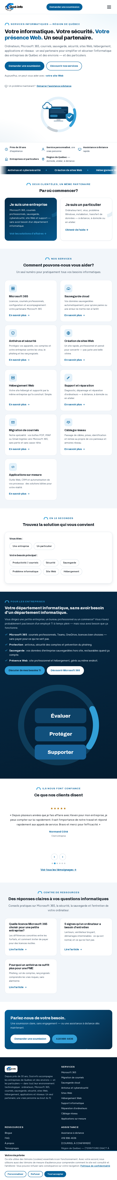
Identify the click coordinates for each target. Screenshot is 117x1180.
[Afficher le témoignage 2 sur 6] (55, 863)
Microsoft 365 (68, 1072)
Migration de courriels (72, 1077)
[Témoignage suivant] (62, 857)
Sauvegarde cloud (70, 1082)
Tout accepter (55, 1174)
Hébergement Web (71, 1098)
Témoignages (12, 1148)
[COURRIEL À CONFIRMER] (75, 1143)
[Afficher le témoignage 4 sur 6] (59, 863)
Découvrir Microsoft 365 (65, 670)
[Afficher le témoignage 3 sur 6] (57, 863)
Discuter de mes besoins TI (25, 670)
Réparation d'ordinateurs (74, 1108)
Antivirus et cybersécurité (74, 1088)
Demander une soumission (64, 7)
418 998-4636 (64, 1039)
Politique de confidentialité (95, 1166)
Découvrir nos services (64, 66)
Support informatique (72, 1103)
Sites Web (66, 1093)
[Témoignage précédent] (54, 857)
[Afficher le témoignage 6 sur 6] (64, 863)
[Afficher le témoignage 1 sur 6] (52, 863)
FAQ (7, 1138)
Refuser (35, 1174)
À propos (9, 1143)
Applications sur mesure (73, 1118)
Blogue (8, 1133)
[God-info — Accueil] (14, 7)
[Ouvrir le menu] (109, 7)
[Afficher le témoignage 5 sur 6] (62, 863)
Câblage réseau (69, 1113)
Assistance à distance (72, 1133)
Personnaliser (15, 1174)
